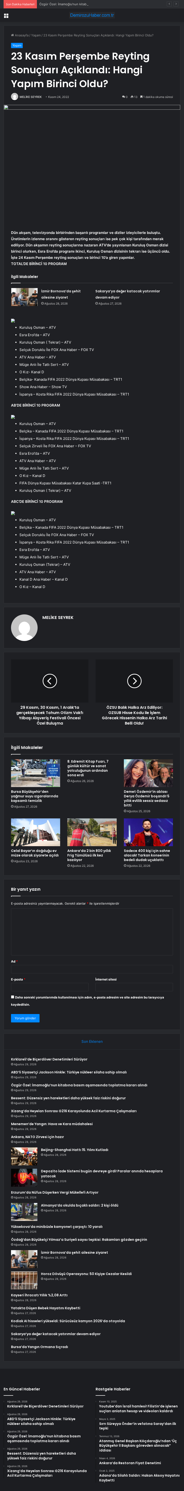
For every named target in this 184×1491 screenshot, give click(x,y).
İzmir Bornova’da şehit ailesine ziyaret (74, 1252)
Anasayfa (21, 35)
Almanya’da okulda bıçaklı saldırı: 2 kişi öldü (79, 1205)
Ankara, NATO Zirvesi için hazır (37, 1136)
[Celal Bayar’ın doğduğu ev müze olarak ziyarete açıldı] (35, 832)
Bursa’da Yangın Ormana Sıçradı (39, 1346)
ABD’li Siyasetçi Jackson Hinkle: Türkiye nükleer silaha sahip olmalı (69, 1072)
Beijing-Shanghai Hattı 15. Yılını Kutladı (74, 1149)
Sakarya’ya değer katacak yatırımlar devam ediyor (56, 1334)
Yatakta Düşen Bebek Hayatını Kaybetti (45, 1308)
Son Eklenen (92, 1041)
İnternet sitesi (106, 979)
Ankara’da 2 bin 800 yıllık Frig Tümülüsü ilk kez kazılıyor (89, 855)
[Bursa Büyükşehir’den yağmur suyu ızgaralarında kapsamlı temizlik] (35, 773)
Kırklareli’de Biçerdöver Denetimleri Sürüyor (49, 1059)
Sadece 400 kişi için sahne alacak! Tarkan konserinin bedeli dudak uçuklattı (147, 855)
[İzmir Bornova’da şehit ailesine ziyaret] (24, 297)
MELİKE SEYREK (31, 97)
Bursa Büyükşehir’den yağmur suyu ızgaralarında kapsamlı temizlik (34, 796)
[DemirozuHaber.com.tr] (92, 15)
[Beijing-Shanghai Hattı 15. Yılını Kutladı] (24, 1156)
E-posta (18, 979)
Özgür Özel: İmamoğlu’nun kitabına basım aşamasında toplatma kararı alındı (94, 4)
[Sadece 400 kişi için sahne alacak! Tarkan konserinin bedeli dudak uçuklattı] (148, 832)
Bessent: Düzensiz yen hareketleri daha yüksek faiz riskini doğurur (68, 1098)
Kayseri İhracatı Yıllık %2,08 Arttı (39, 1295)
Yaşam (36, 35)
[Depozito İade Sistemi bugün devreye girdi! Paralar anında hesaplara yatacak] (24, 1178)
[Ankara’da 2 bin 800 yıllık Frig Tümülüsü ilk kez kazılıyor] (91, 832)
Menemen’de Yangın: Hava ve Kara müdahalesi (52, 1124)
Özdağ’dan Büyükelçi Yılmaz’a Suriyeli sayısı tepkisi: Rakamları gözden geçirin (79, 1239)
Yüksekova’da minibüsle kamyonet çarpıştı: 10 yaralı (57, 1226)
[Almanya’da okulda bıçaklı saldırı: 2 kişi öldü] (24, 1212)
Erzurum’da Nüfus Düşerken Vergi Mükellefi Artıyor (54, 1192)
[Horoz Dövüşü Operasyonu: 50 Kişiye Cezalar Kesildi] (24, 1280)
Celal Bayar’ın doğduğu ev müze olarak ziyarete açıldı (35, 853)
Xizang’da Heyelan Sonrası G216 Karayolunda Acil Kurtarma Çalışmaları (74, 1111)
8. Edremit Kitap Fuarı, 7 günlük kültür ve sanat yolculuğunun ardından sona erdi (88, 768)
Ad (14, 961)
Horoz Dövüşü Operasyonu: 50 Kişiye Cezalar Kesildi (86, 1273)
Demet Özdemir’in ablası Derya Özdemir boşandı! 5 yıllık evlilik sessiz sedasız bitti (146, 798)
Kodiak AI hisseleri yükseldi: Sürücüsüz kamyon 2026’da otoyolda (68, 1321)
